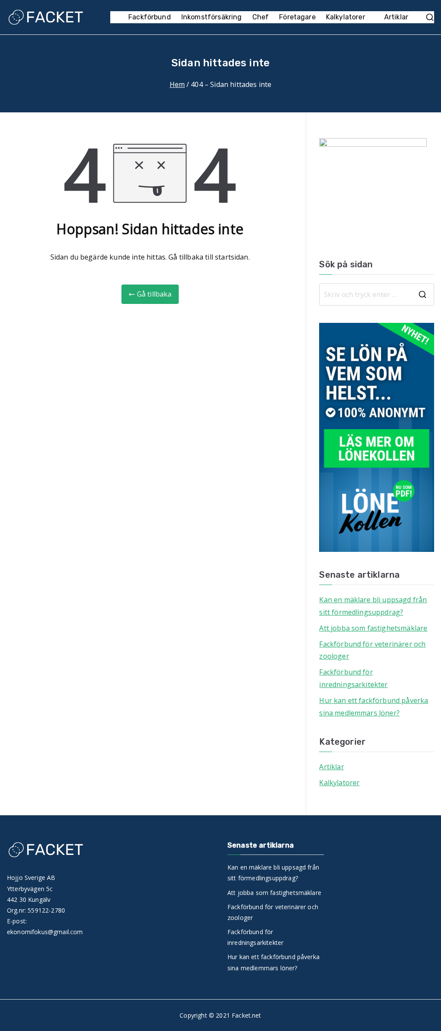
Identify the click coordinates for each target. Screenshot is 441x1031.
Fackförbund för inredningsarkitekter (353, 678)
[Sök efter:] (377, 294)
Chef (260, 17)
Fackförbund (149, 17)
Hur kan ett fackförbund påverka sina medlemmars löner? (373, 707)
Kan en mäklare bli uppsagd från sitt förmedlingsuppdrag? (373, 606)
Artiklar (396, 17)
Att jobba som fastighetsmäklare (373, 628)
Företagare (297, 17)
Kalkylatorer (345, 17)
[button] (369, 17)
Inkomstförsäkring (211, 17)
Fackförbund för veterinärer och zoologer (372, 650)
